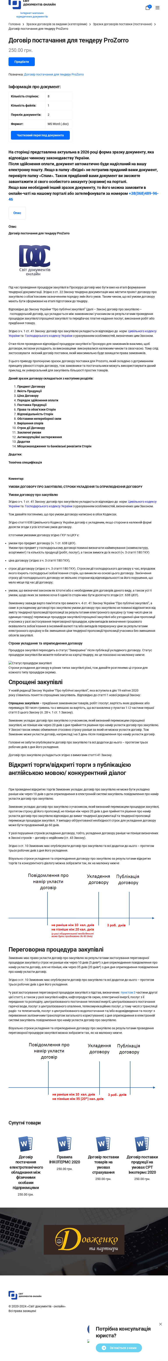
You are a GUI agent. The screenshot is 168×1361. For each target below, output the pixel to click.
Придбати (21, 61)
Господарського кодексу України (48, 335)
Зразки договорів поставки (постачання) (122, 24)
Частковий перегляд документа (40, 135)
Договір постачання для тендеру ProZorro (54, 74)
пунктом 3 (128, 992)
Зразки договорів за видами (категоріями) (56, 24)
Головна (15, 24)
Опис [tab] (17, 213)
